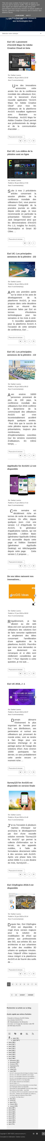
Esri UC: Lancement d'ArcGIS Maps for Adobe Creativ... (24, 1073)
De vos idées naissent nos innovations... (20, 1081)
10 (16, 995)
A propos (9, 19)
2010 (10, 1118)
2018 (10, 1054)
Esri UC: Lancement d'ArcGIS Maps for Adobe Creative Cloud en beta (20, 45)
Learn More (19, 15)
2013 (10, 1112)
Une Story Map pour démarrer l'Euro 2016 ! (21, 1095)
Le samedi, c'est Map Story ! (17, 1097)
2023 (10, 1044)
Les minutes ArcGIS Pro (15, 1020)
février (12, 1104)
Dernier (30, 995)
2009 (10, 1120)
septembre (13, 1066)
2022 (10, 1046)
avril (11, 1100)
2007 (10, 1124)
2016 (10, 1058)
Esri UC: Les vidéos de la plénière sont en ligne (22, 1074)
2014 (10, 1110)
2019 (10, 1052)
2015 (10, 1108)
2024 (10, 1042)
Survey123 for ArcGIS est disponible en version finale (23, 1085)
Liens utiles (19, 19)
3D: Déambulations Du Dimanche (18, 1022)
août (11, 1067)
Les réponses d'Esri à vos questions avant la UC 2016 (23, 1091)
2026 (14, 1038)
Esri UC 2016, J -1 (16, 684)
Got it (28, 15)
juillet (12, 1069)
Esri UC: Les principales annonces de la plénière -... (23, 1076)
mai (11, 1098)
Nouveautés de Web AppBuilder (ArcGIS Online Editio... (24, 1088)
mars (11, 1102)
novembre (13, 1062)
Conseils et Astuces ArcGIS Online (18, 1018)
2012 (10, 1114)
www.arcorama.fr (20, 1133)
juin (11, 1071)
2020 (10, 1050)
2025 (14, 1040)
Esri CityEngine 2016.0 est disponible (19, 1086)
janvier (12, 1106)
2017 (10, 1056)
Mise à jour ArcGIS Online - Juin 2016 (19, 1090)
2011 (10, 1116)
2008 (10, 1122)
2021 (10, 1048)
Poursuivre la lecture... (16, 137)
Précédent (11, 62)
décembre (13, 1060)
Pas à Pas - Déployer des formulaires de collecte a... (23, 1093)
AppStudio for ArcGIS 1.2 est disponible (20, 1080)
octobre (12, 1064)
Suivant (35, 62)
